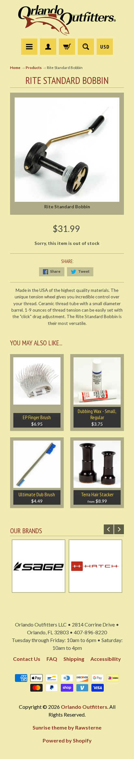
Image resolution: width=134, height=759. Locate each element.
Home (15, 67)
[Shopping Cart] (67, 47)
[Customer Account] (48, 47)
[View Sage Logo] (38, 589)
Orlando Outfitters (84, 707)
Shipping (73, 659)
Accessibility (105, 659)
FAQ (52, 659)
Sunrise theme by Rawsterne (67, 727)
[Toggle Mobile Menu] (29, 47)
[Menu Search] (86, 47)
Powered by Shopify (67, 740)
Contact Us (26, 659)
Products (34, 67)
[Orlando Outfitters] (67, 20)
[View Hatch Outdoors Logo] (95, 589)
